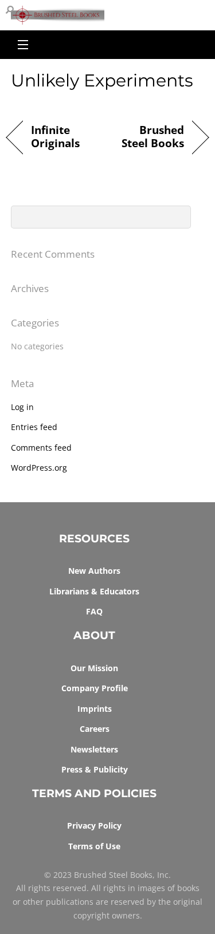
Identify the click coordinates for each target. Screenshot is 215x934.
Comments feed (41, 447)
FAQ (94, 611)
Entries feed (34, 426)
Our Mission (94, 668)
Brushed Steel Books (149, 137)
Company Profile (94, 688)
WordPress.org (39, 467)
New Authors (94, 570)
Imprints (94, 708)
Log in (22, 406)
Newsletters (94, 749)
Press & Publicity (94, 769)
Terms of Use (94, 846)
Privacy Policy (94, 825)
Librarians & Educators (94, 591)
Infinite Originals (55, 137)
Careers (95, 728)
